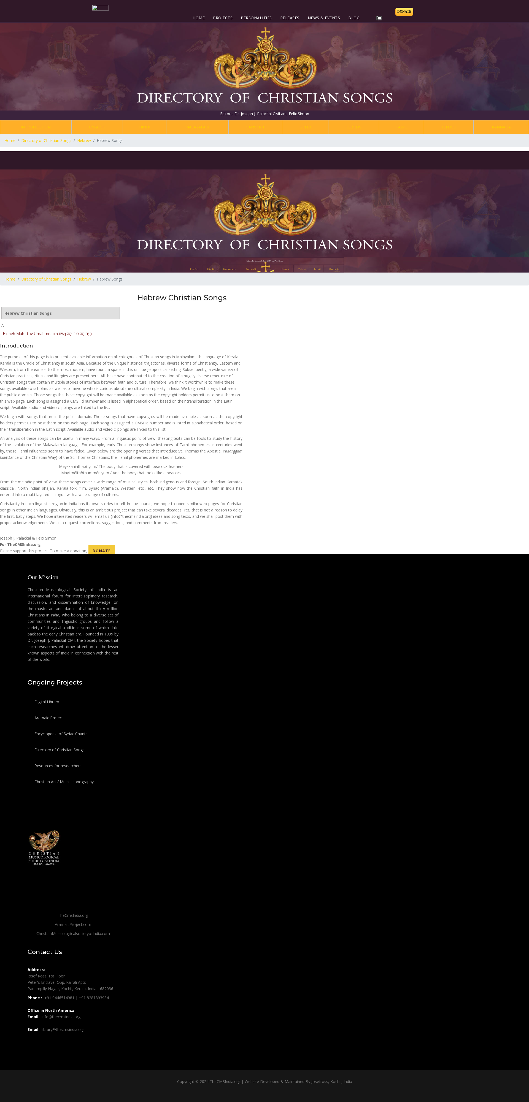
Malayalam (197, 127)
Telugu (448, 127)
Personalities (256, 17)
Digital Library (46, 701)
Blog (354, 17)
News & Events (324, 17)
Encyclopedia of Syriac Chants (60, 733)
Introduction (36, 127)
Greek (305, 127)
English (97, 127)
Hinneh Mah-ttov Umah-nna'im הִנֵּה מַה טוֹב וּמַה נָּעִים (47, 333)
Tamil (401, 127)
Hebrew (353, 127)
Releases (289, 17)
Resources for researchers (57, 765)
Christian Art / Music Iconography (63, 781)
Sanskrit (255, 127)
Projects (223, 17)
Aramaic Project (48, 717)
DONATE (102, 550)
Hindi (144, 127)
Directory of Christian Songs (59, 749)
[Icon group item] (32, 1042)
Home (199, 17)
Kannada (501, 127)
